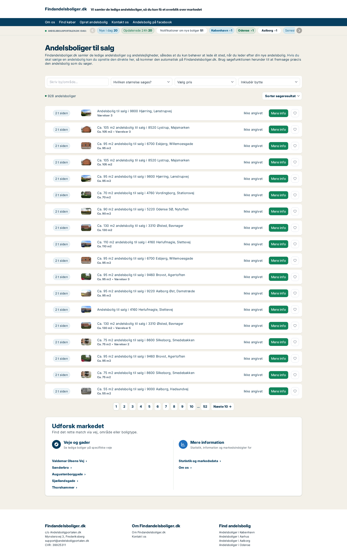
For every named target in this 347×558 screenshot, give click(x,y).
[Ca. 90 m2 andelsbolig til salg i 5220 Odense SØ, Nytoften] (253, 211)
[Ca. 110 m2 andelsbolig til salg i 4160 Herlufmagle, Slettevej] (253, 244)
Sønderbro (60, 467)
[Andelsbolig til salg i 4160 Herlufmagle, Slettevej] (253, 309)
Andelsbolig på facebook (152, 22)
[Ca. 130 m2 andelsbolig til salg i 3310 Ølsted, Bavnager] (253, 228)
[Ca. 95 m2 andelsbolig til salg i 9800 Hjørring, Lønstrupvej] (253, 178)
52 (205, 406)
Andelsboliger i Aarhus (234, 536)
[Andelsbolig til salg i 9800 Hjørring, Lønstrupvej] (253, 113)
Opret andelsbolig (94, 22)
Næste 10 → (222, 406)
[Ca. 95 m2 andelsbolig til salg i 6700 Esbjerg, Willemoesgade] (253, 146)
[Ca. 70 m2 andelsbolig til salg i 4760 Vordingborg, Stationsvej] (253, 195)
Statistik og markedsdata (198, 461)
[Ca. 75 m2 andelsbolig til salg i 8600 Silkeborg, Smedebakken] (253, 342)
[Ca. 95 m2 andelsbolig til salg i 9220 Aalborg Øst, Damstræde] (253, 293)
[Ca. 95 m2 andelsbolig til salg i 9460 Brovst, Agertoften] (253, 277)
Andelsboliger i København (237, 532)
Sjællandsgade (63, 481)
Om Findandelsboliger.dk (149, 532)
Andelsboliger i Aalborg (234, 540)
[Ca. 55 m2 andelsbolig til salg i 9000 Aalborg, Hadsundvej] (253, 391)
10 (191, 406)
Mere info (278, 113)
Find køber (67, 22)
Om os (50, 22)
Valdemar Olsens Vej (68, 461)
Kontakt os (120, 22)
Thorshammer (63, 487)
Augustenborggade (67, 474)
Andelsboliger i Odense (234, 545)
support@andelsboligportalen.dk (67, 540)
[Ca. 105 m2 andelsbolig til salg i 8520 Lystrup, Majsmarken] (253, 129)
